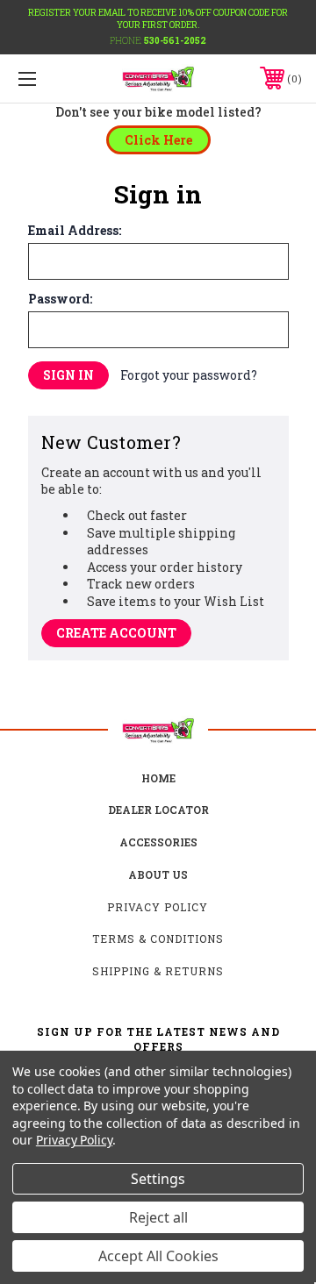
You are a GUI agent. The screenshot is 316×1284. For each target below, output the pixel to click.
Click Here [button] (158, 140)
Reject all (158, 1217)
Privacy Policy (157, 907)
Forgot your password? (188, 375)
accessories (158, 842)
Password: (60, 299)
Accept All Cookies (158, 1256)
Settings (158, 1178)
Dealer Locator (158, 809)
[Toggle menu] (46, 78)
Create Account (116, 632)
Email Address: (74, 231)
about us (158, 874)
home (158, 778)
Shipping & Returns (158, 971)
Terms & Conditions (158, 938)
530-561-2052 (175, 40)
